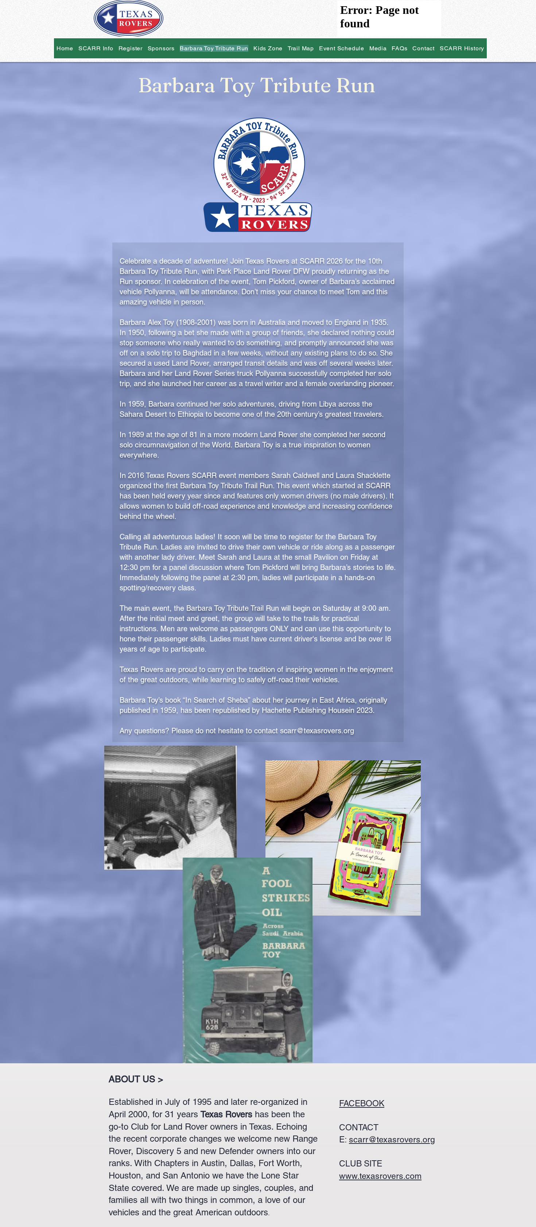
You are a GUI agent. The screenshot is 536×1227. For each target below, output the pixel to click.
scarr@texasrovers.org (392, 1139)
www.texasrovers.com (380, 1176)
